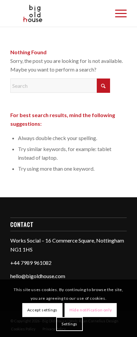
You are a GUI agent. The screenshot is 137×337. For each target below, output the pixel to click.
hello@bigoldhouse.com (37, 276)
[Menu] (117, 13)
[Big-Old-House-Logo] (56, 13)
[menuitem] (117, 13)
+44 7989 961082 (31, 262)
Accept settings (42, 309)
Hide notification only (90, 309)
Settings (69, 323)
